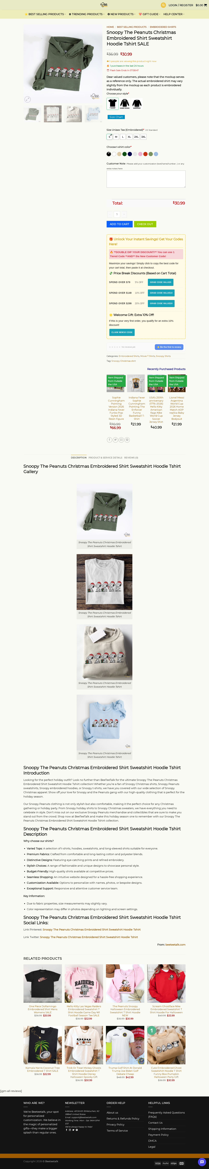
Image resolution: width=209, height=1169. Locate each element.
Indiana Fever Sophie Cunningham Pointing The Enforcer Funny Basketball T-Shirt (137, 408)
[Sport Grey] (135, 154)
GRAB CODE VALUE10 (161, 293)
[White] (114, 154)
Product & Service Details (105, 457)
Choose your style (118, 93)
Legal (151, 1146)
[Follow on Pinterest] (77, 1130)
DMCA (152, 1140)
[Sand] (119, 154)
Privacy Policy (115, 1124)
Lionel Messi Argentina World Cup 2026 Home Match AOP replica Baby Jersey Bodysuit (176, 408)
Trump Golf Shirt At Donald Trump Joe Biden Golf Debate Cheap (125, 1070)
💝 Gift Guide (148, 14)
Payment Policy (158, 1134)
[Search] (163, 5)
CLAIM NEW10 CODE (122, 332)
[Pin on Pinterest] (127, 440)
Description (79, 457)
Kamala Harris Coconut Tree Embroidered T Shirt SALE (43, 1069)
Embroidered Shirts (163, 27)
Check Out (145, 224)
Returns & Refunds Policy (123, 1118)
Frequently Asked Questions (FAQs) (166, 1114)
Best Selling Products (132, 27)
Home (110, 27)
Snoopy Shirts (163, 356)
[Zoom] (27, 99)
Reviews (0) (131, 457)
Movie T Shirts (147, 356)
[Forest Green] (124, 154)
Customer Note (116, 163)
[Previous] (28, 64)
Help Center (173, 14)
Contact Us (155, 1122)
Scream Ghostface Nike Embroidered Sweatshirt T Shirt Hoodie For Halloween (166, 1009)
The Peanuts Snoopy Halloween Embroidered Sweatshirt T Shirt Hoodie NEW (125, 1011)
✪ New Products (121, 14)
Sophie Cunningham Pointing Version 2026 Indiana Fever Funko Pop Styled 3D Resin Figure (116, 408)
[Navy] (130, 154)
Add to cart (119, 224)
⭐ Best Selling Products (44, 14)
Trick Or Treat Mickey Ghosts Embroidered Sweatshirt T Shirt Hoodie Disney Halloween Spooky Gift (84, 1072)
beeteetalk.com (175, 944)
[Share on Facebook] (109, 440)
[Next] (97, 64)
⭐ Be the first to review (169, 347)
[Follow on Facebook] (67, 1130)
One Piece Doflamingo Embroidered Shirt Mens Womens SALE (42, 1009)
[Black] (109, 154)
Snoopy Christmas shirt (123, 361)
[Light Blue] (156, 154)
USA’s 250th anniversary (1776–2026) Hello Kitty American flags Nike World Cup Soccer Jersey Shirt (156, 409)
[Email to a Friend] (121, 440)
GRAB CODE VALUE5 (160, 282)
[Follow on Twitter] (73, 1130)
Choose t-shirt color (119, 147)
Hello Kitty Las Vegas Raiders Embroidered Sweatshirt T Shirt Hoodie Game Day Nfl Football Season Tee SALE (84, 1011)
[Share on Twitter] (115, 440)
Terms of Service (117, 1130)
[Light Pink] (140, 154)
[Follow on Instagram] (70, 1130)
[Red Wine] (145, 154)
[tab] (79, 458)
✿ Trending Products (86, 14)
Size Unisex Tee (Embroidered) (125, 129)
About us (112, 1112)
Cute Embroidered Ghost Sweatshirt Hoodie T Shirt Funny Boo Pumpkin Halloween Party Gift (166, 1072)
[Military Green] (151, 154)
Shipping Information (162, 1128)
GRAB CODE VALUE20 (161, 303)
